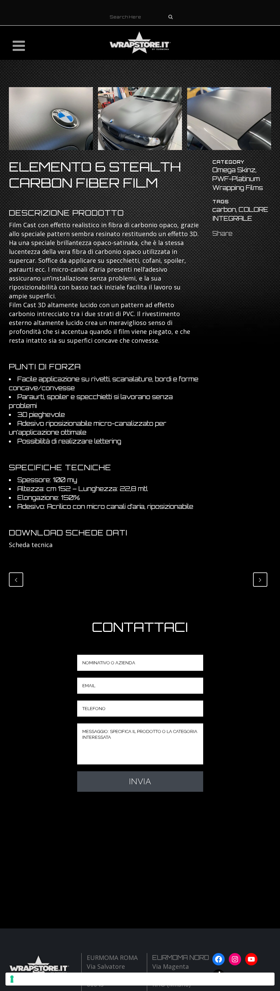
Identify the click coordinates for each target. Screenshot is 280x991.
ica (48, 545)
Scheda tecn (26, 545)
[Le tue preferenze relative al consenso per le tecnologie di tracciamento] (140, 979)
